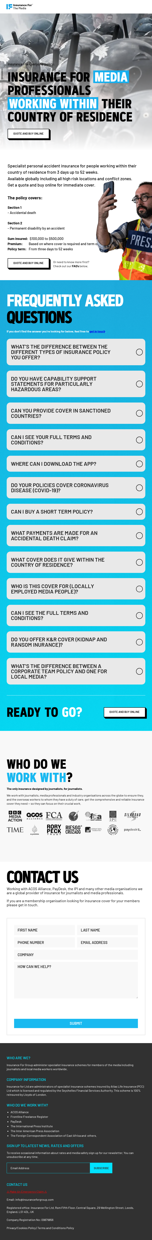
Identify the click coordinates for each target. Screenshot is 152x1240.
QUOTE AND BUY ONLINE (124, 711)
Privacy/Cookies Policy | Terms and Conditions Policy (40, 1228)
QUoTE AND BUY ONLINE (28, 133)
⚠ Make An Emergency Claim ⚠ (27, 1191)
